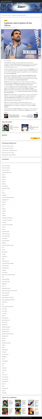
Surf (3, 365)
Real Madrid (4, 356)
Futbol (3, 258)
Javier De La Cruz (8, 27)
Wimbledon (4, 392)
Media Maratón (5, 317)
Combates (4, 211)
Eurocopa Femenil (5, 240)
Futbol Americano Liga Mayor (8, 263)
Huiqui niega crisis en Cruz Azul (34, 128)
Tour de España (5, 377)
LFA (3, 304)
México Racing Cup (5, 320)
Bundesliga (4, 195)
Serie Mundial (5, 361)
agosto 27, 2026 (13, 129)
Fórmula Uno (4, 256)
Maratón (3, 315)
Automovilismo (5, 186)
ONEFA (3, 345)
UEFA (3, 386)
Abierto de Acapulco (6, 165)
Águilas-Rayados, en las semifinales (9, 154)
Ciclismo (3, 204)
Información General (6, 288)
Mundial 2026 (4, 324)
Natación (4, 340)
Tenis (3, 372)
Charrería (4, 202)
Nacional (4, 338)
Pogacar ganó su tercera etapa (8, 152)
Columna (4, 208)
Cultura (3, 229)
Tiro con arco (4, 374)
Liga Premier (4, 311)
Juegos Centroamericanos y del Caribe (9, 290)
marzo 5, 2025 (14, 27)
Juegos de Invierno (5, 292)
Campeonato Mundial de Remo (8, 197)
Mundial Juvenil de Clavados (7, 333)
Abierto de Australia (6, 167)
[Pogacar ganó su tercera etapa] (5, 411)
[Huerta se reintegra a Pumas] (5, 127)
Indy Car (3, 286)
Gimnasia (4, 270)
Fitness (3, 249)
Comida (3, 213)
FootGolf (3, 254)
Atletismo (4, 183)
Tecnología (4, 370)
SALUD (3, 358)
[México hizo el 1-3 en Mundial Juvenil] (31, 403)
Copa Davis (4, 222)
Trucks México (5, 381)
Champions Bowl (5, 199)
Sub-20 (3, 363)
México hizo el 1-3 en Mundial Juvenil (9, 150)
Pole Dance (4, 352)
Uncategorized (5, 388)
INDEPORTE (4, 283)
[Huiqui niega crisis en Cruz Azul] (25, 127)
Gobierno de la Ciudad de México (8, 274)
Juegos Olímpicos (5, 295)
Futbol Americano (5, 261)
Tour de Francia (5, 379)
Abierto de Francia (5, 170)
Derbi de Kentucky (5, 231)
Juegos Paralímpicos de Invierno (8, 299)
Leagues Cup (4, 302)
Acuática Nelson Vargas (6, 172)
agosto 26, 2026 (33, 129)
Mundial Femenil (5, 331)
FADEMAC (4, 242)
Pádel (3, 347)
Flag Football (4, 252)
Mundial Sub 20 (5, 336)
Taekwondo (4, 367)
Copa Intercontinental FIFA (7, 224)
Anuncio (3, 181)
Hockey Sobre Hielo (6, 281)
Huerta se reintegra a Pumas (14, 128)
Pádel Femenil (5, 349)
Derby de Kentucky (6, 233)
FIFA (3, 247)
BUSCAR (35, 138)
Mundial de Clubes (5, 329)
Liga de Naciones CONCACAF (7, 306)
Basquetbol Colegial (6, 188)
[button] (40, 12)
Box (3, 190)
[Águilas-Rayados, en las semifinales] (18, 411)
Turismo (3, 383)
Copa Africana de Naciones (7, 217)
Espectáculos (4, 238)
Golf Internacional (5, 279)
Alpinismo (4, 177)
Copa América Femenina (7, 220)
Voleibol (3, 390)
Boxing (3, 192)
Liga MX (6, 20)
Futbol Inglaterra (5, 267)
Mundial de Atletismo (6, 327)
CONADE (3, 215)
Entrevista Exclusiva (6, 236)
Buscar (4, 135)
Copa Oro (4, 227)
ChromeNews (24, 417)
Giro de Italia (4, 272)
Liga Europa (4, 308)
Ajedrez (3, 174)
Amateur (4, 179)
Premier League (5, 354)
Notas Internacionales (6, 342)
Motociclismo (4, 322)
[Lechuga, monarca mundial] (18, 403)
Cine (3, 206)
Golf (3, 277)
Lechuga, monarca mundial (7, 148)
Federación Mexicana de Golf (7, 245)
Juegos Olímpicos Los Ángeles (8, 297)
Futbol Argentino (5, 265)
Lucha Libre (4, 313)
